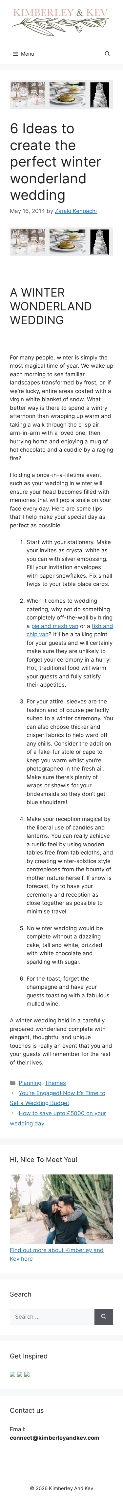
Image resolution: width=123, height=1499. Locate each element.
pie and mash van (54, 626)
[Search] (103, 1317)
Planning (30, 1083)
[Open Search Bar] (107, 54)
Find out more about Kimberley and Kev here (57, 1254)
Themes (55, 1083)
